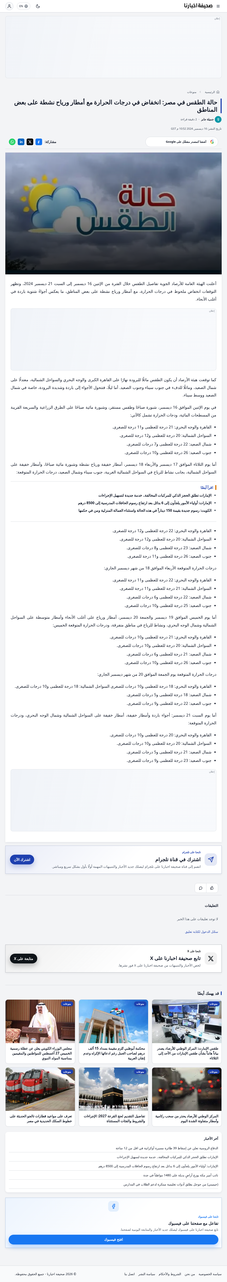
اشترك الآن (22, 859)
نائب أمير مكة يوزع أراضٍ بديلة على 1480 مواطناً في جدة (180, 1175)
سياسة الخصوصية (210, 1274)
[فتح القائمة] (218, 6)
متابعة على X (23, 958)
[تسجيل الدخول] (9, 6)
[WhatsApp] (12, 142)
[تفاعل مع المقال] (212, 888)
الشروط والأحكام (170, 1274)
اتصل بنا (129, 1274)
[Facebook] (38, 142)
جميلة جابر (207, 119)
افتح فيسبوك (113, 1239)
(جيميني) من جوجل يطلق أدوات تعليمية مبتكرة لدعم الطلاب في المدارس (170, 1184)
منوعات (191, 92)
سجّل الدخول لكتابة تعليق (201, 931)
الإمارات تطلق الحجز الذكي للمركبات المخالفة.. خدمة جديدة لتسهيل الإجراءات (154, 495)
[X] (30, 142)
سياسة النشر (146, 1274)
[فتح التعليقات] (200, 888)
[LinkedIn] (21, 142)
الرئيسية (210, 92)
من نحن (190, 1274)
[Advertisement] (113, 47)
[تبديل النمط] (38, 6)
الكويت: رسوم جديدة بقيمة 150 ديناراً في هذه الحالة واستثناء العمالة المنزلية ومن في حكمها (144, 510)
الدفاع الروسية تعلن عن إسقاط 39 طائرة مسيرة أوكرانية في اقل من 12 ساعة (167, 1148)
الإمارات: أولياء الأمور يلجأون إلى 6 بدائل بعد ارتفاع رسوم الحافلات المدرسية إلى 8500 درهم (144, 502)
